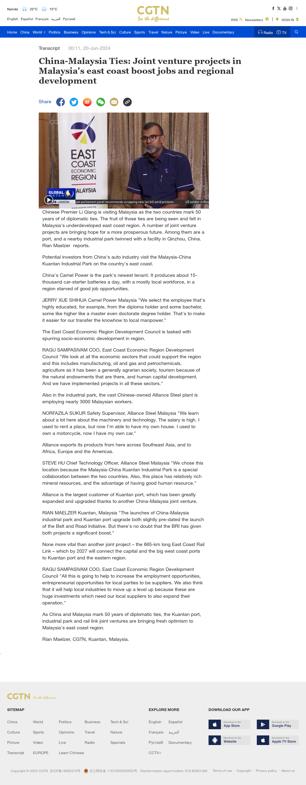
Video (194, 32)
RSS (234, 20)
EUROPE (41, 753)
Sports (139, 32)
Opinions (89, 32)
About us (288, 770)
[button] (49, 200)
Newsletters (254, 20)
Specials (117, 742)
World (38, 32)
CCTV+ (155, 753)
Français (42, 19)
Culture (125, 32)
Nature (166, 32)
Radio (268, 32)
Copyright (244, 770)
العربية (55, 19)
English (12, 19)
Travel (153, 32)
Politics (54, 32)
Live (206, 32)
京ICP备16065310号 (65, 771)
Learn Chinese (71, 753)
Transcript (15, 753)
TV (284, 32)
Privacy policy (266, 770)
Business (71, 32)
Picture (181, 32)
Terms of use (222, 770)
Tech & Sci (107, 32)
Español (27, 19)
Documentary (223, 32)
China (24, 32)
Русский (69, 19)
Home (12, 32)
